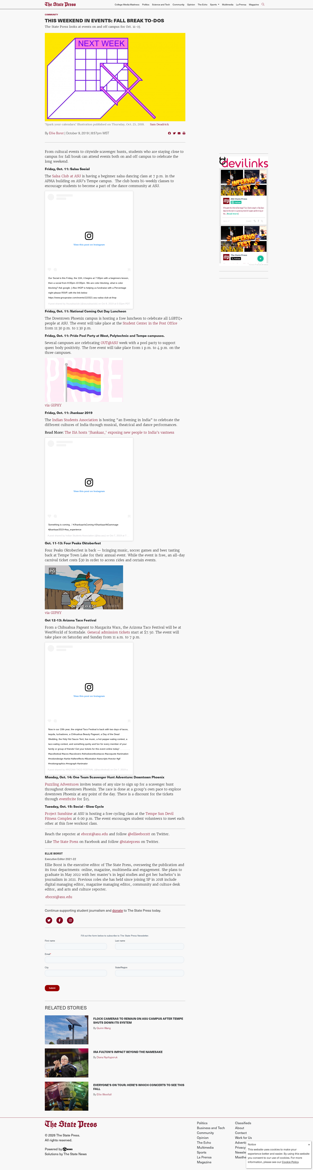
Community (178, 4)
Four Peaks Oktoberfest (82, 543)
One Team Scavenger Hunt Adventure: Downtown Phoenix (118, 777)
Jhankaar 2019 (81, 412)
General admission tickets (108, 632)
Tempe (141, 335)
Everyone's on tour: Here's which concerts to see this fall (138, 1087)
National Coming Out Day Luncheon (98, 311)
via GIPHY (53, 405)
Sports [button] (213, 4)
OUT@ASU (110, 343)
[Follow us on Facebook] (60, 920)
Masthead (242, 1157)
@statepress (130, 842)
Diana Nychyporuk (107, 1057)
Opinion (191, 4)
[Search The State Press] (263, 4)
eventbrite (67, 799)
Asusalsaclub (73, 303)
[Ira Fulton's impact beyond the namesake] (66, 1062)
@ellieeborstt (139, 834)
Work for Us (243, 1137)
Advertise (242, 1142)
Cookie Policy (290, 1162)
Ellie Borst (56, 133)
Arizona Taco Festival (79, 620)
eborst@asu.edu (94, 834)
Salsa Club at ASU (66, 176)
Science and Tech (161, 4)
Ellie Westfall (104, 1094)
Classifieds (243, 1122)
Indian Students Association (75, 420)
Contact (241, 1132)
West (104, 335)
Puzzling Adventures (62, 784)
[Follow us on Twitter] (49, 920)
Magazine (254, 4)
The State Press (65, 842)
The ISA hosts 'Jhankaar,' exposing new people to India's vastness (119, 432)
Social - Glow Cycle (88, 806)
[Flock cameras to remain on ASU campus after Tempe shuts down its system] (66, 1029)
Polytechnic (119, 335)
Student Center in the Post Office (150, 323)
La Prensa (241, 4)
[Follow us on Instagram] (70, 920)
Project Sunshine (58, 814)
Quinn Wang (104, 1028)
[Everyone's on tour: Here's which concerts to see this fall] (66, 1096)
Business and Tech (211, 1127)
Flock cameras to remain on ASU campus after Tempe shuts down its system (138, 1020)
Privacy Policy (245, 1147)
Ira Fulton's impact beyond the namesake (128, 1052)
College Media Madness (127, 4)
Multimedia (227, 4)
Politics (145, 4)
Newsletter (243, 1152)
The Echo (202, 4)
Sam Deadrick (159, 124)
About (239, 1127)
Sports (201, 1152)
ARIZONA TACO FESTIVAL (80, 769)
